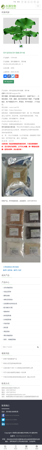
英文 (18, 2)
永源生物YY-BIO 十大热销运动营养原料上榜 (18, 368)
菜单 (26, 448)
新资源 (6, 327)
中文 (15, 2)
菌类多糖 (7, 295)
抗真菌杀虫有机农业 (10, 303)
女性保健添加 (8, 287)
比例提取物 (7, 319)
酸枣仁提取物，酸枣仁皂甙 (12, 270)
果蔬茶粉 (7, 331)
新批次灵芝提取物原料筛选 (12, 363)
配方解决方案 (8, 307)
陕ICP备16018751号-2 (24, 436)
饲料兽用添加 (8, 299)
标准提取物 (7, 315)
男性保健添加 (8, 335)
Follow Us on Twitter (11, 419)
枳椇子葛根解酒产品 (10, 359)
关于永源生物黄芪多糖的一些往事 (14, 372)
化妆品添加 (7, 291)
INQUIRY (9, 82)
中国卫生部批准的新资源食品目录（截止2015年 (19, 377)
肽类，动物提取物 (10, 339)
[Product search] (37, 347)
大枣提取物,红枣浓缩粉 (11, 267)
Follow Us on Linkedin (11, 424)
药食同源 (7, 323)
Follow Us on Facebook (12, 415)
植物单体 (7, 311)
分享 (5, 448)
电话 (15, 448)
